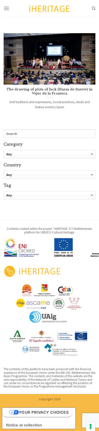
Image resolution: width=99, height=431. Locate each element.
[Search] (93, 8)
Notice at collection (24, 425)
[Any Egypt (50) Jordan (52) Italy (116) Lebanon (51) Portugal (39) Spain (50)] (49, 174)
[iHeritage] (49, 8)
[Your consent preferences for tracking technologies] (90, 426)
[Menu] (6, 8)
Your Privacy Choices (44, 412)
